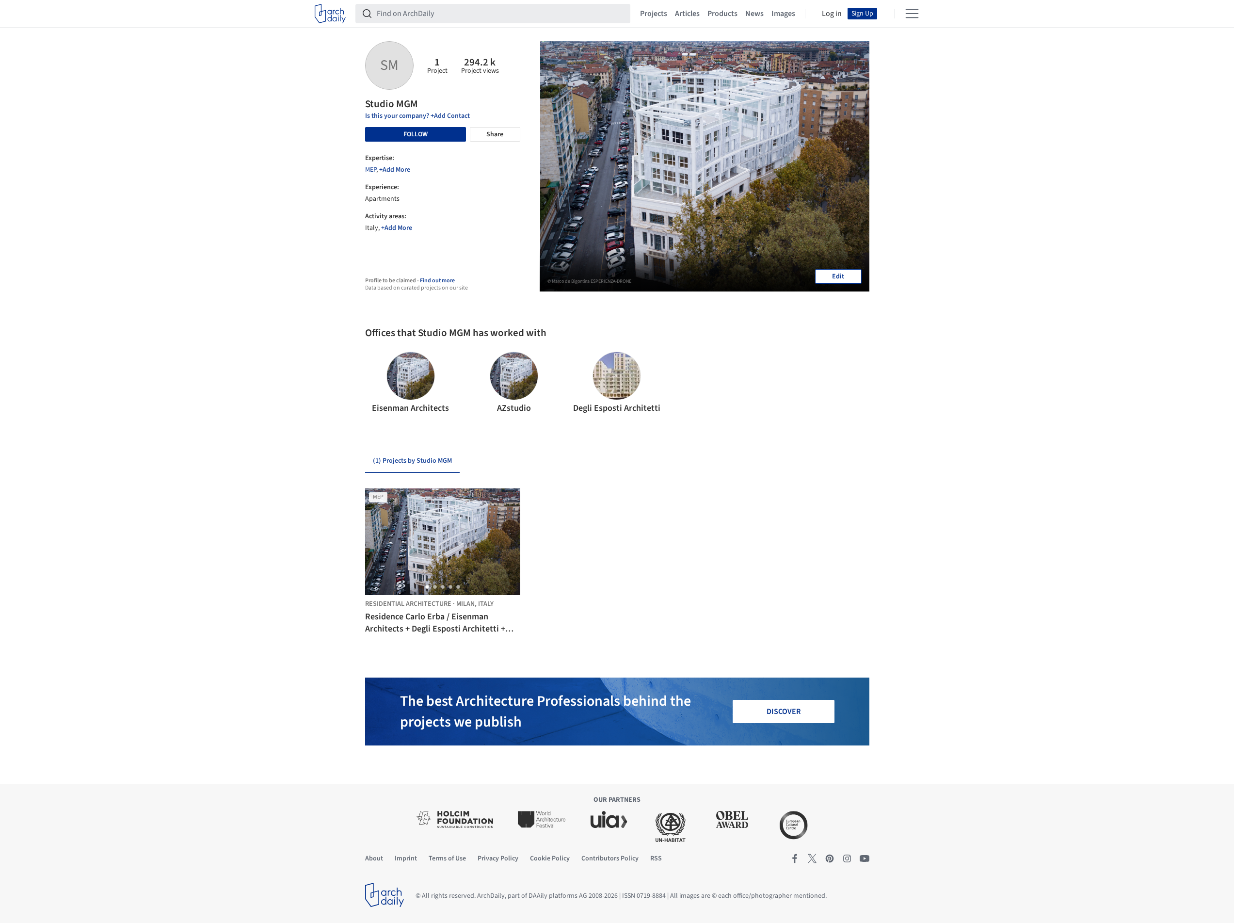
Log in (832, 13)
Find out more (437, 280)
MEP (370, 170)
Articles (687, 13)
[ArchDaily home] (330, 13)
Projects (653, 13)
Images (783, 13)
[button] (376, 383)
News (754, 13)
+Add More (394, 170)
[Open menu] (912, 13)
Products (722, 13)
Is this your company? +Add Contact (417, 116)
